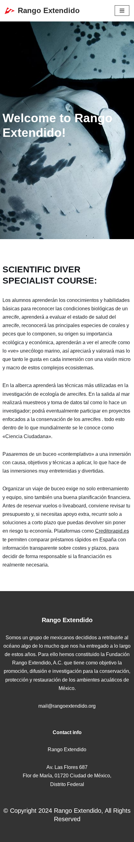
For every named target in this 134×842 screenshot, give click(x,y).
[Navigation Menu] (122, 10)
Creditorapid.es (112, 531)
